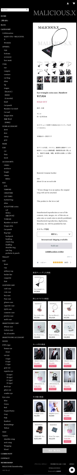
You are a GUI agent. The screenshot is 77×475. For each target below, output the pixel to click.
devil (6, 130)
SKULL (8, 213)
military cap (8, 271)
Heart (8, 352)
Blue (6, 401)
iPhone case (8, 327)
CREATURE (8, 193)
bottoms (7, 53)
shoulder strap (9, 439)
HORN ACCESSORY (9, 126)
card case (7, 289)
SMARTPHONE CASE (10, 323)
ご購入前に (4, 20)
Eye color (6, 397)
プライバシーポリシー (40, 464)
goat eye (7, 368)
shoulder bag (11, 247)
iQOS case (8, 309)
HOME (3, 16)
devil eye (7, 386)
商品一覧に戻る (54, 451)
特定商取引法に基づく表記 (58, 464)
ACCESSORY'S (7, 162)
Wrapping (7, 446)
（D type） (10, 383)
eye (5, 68)
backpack (9, 236)
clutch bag (10, 242)
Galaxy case (8, 330)
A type (8, 359)
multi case (8, 319)
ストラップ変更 (43, 229)
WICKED (7, 43)
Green (6, 404)
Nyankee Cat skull (11, 109)
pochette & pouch (12, 253)
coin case (7, 292)
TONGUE (7, 219)
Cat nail (7, 112)
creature (7, 74)
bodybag (9, 239)
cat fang (7, 78)
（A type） (9, 375)
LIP (7, 210)
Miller (7, 179)
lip (5, 85)
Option (5, 436)
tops (5, 50)
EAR (4, 148)
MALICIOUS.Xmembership (12, 466)
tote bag (9, 250)
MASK (4, 144)
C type (8, 364)
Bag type (7, 233)
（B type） (9, 377)
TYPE (4, 64)
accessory (7, 57)
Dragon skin (8, 116)
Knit (5, 281)
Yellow (6, 428)
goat (5, 140)
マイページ (6, 470)
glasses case (8, 302)
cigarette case (9, 306)
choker (6, 165)
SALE (4, 432)
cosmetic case (9, 313)
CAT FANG (8, 196)
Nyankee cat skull (11, 222)
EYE (5, 186)
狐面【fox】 (8, 119)
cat (5, 151)
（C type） (10, 380)
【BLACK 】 (8, 92)
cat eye (7, 355)
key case (7, 295)
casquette (7, 278)
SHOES (5, 341)
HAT (4, 261)
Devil (6, 158)
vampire (7, 71)
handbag (9, 245)
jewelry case (8, 316)
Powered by (52, 471)
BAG (4, 183)
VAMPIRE (7, 189)
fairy (6, 154)
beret (6, 264)
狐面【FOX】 (10, 216)
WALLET (5, 257)
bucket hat (8, 274)
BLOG (3, 25)
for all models (9, 333)
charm (6, 175)
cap (5, 268)
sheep (6, 136)
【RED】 (7, 95)
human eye (8, 348)
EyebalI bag (8, 200)
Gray (6, 414)
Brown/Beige (9, 425)
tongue (6, 88)
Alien (6, 81)
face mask (8, 60)
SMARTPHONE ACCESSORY (13, 337)
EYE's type (6, 345)
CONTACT (5, 458)
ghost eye (7, 390)
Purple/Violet (9, 411)
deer (5, 133)
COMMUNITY (6, 454)
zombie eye (8, 393)
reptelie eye (8, 371)
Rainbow (7, 421)
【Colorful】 (9, 98)
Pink (5, 418)
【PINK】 (7, 122)
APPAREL (6, 47)
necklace (7, 169)
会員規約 (71, 464)
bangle (6, 172)
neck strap (8, 442)
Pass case (7, 299)
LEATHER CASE (8, 285)
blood (6, 449)
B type (8, 361)
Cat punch (8, 105)
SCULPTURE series (11, 207)
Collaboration (7, 33)
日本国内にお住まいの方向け (54, 252)
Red (5, 407)
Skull (6, 102)
